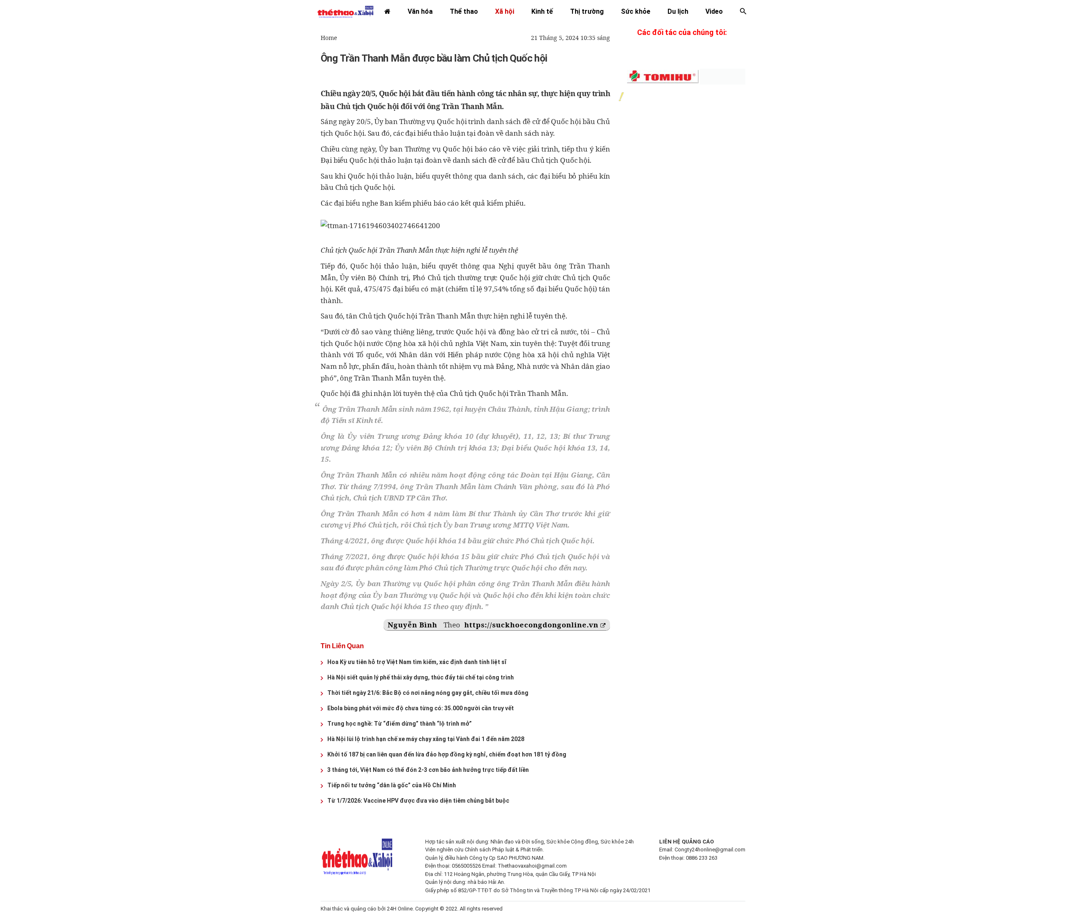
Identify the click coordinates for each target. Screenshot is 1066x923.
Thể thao (464, 11)
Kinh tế (542, 11)
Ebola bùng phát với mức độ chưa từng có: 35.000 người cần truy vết (420, 708)
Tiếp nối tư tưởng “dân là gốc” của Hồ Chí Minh (391, 785)
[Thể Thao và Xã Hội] (345, 11)
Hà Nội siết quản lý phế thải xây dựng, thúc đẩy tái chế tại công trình (420, 677)
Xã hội (504, 11)
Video (714, 11)
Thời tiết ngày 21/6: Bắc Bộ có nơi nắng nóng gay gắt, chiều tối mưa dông (427, 692)
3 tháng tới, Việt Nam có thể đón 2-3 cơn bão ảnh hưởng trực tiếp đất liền (428, 769)
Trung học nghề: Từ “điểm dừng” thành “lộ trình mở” (399, 723)
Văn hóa (420, 11)
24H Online (400, 909)
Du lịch (677, 11)
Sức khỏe (635, 11)
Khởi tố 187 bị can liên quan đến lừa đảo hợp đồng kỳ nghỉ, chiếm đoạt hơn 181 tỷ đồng (446, 754)
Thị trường (587, 11)
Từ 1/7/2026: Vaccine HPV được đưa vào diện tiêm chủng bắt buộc (418, 800)
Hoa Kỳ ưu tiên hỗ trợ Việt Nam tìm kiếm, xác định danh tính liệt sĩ (416, 662)
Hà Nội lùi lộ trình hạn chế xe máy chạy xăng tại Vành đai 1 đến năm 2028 (425, 739)
